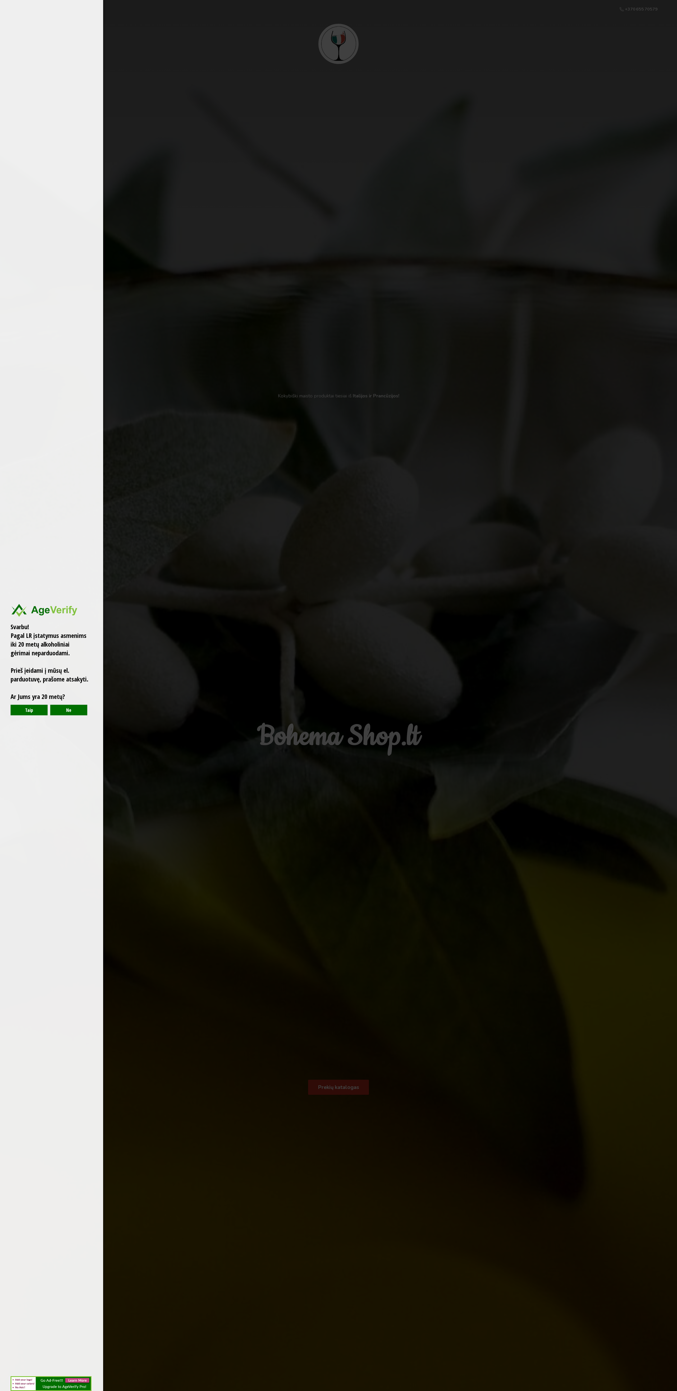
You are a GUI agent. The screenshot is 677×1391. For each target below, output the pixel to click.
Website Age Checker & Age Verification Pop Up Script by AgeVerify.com (670, 1389)
